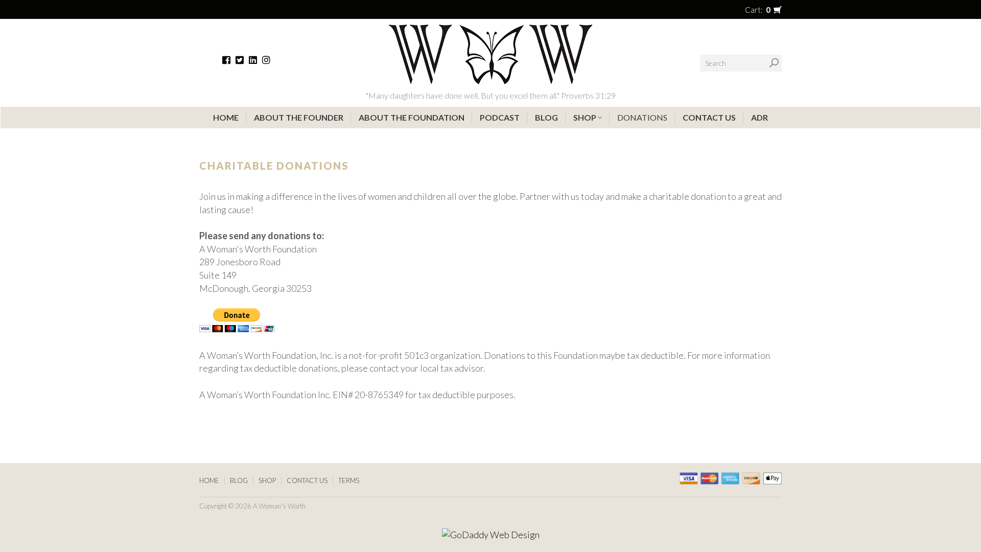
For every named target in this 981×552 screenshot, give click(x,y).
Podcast (500, 117)
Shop (585, 117)
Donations (642, 117)
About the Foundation (411, 117)
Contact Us (709, 117)
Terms (348, 480)
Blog (546, 117)
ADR (759, 117)
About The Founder (298, 117)
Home (226, 117)
